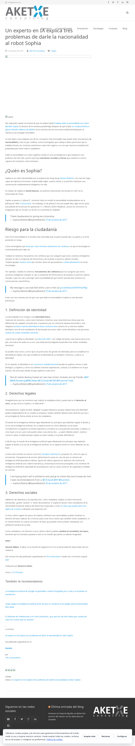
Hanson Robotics (67, 178)
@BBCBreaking (17, 380)
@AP (86, 377)
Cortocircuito (25, 203)
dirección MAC (44, 339)
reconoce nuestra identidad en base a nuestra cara (35, 326)
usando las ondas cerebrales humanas (21, 332)
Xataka (53, 51)
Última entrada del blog (67, 707)
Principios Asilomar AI (51, 454)
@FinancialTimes (65, 380)
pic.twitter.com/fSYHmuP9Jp (73, 287)
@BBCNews (32, 380)
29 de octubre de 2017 (56, 483)
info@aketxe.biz (14, 2)
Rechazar (106, 736)
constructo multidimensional (45, 364)
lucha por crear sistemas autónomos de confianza (47, 246)
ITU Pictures (18, 572)
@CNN (52, 380)
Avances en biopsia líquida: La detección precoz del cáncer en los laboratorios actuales (67, 716)
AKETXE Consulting (37, 51)
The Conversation (53, 556)
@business (64, 479)
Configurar (122, 736)
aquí (7, 559)
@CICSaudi (43, 380)
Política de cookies (55, 739)
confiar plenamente (71, 262)
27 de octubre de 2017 (56, 219)
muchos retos (25, 262)
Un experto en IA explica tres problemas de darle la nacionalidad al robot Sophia (46, 680)
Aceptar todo (89, 736)
